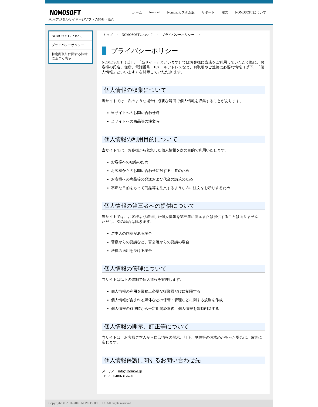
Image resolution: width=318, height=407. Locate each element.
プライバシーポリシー (178, 35)
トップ (108, 35)
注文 (225, 12)
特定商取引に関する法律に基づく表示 (70, 56)
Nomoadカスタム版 (181, 12)
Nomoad (154, 12)
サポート (208, 12)
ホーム (137, 12)
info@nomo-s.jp (130, 371)
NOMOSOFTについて (250, 12)
